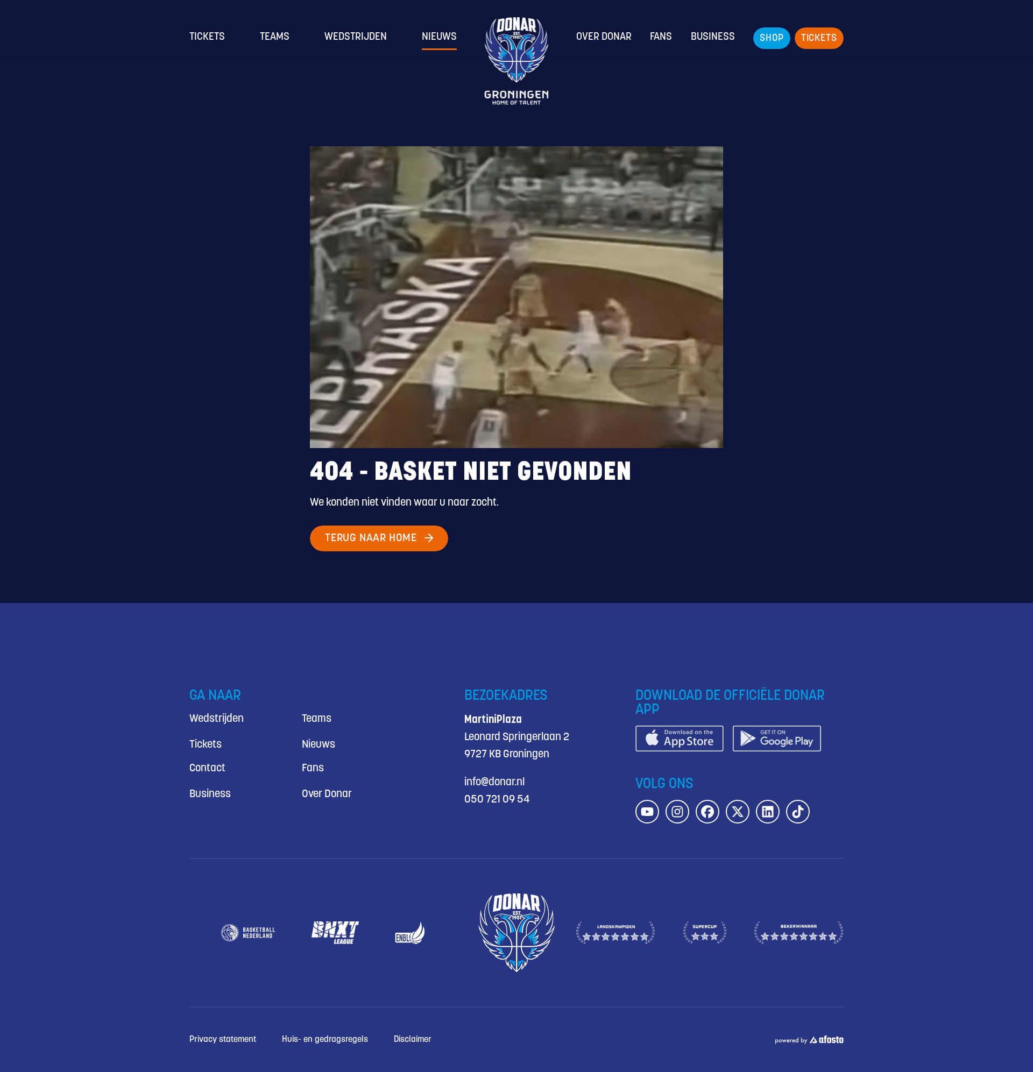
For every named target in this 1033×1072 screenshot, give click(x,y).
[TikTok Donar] (798, 811)
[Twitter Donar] (737, 811)
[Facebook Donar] (707, 811)
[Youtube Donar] (647, 811)
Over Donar (604, 37)
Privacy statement (222, 1039)
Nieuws (439, 37)
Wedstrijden (355, 37)
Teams (274, 37)
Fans (661, 37)
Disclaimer (412, 1039)
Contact (207, 768)
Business (713, 37)
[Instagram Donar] (677, 811)
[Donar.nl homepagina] (517, 61)
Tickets (207, 37)
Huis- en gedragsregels (325, 1039)
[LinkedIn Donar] (768, 811)
